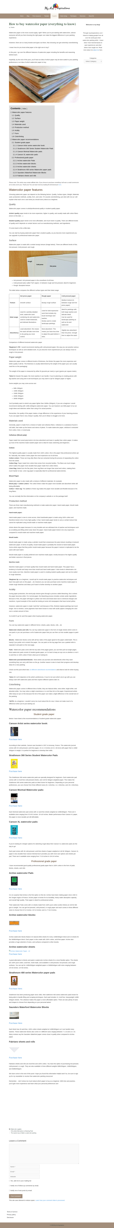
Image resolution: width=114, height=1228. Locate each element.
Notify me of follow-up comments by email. (25, 1186)
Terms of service (12, 1212)
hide (24, 109)
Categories (93, 58)
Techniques (73, 16)
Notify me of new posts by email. (21, 1190)
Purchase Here (15, 1023)
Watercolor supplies (16, 1129)
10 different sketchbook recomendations (42, 670)
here (60, 184)
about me (96, 50)
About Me (91, 16)
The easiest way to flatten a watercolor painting (23, 1133)
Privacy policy (11, 1214)
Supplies (54, 16)
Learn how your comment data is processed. (50, 1200)
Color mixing (63, 16)
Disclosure (10, 1217)
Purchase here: (15, 806)
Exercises (82, 16)
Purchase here (15, 739)
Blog (28, 16)
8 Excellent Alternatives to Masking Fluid (22, 1131)
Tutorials (46, 16)
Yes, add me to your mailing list (20, 1181)
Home (21, 16)
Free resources (37, 16)
